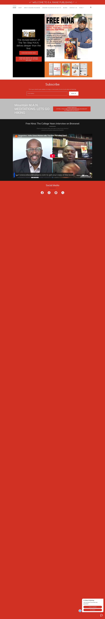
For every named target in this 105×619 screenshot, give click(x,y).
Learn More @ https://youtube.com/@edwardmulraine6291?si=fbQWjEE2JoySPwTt (71, 109)
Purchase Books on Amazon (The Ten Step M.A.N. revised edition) (28, 59)
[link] (28, 33)
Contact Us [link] (73, 7)
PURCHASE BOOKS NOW (29, 53)
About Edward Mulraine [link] (32, 7)
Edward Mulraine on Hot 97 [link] (51, 7)
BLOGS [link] (65, 7)
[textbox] (47, 94)
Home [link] (14, 7)
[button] (81, 8)
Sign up (73, 93)
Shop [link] (20, 7)
